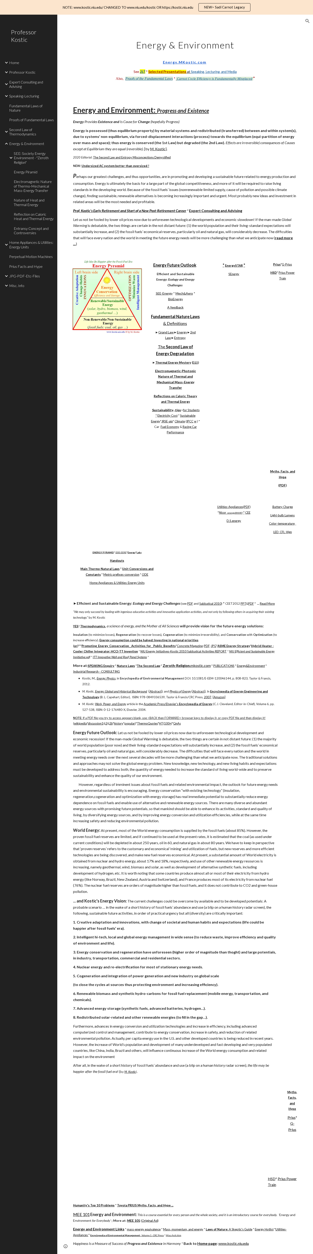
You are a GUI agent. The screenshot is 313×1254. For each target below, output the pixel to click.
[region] (156, 7)
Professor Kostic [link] (22, 72)
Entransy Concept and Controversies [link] (31, 230)
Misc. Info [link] (16, 285)
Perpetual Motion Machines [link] (31, 256)
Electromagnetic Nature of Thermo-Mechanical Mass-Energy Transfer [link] (33, 186)
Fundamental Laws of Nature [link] (26, 108)
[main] (185, 59)
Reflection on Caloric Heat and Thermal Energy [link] (34, 216)
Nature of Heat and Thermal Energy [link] (29, 202)
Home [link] (14, 62)
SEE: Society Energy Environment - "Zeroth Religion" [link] (31, 157)
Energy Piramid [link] (25, 172)
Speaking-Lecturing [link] (24, 96)
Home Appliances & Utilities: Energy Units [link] (31, 244)
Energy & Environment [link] (26, 143)
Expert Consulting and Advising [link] (26, 84)
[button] (307, 21)
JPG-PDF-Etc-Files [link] (24, 276)
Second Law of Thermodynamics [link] (22, 131)
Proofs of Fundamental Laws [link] (31, 120)
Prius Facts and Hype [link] (26, 266)
